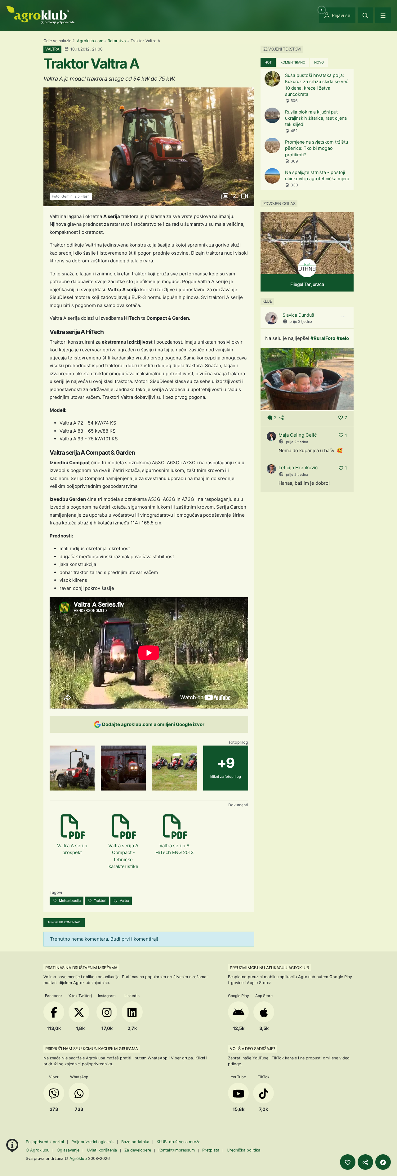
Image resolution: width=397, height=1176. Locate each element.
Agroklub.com (90, 40)
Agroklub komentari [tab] (64, 922)
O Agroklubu (37, 1150)
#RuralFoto (322, 338)
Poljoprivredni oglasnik (93, 1141)
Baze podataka (135, 1141)
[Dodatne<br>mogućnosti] (383, 1162)
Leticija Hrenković (298, 467)
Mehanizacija (69, 900)
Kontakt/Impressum (176, 1150)
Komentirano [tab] (292, 62)
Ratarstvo (117, 40)
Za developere (137, 1150)
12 (233, 196)
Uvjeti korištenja (102, 1150)
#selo (343, 338)
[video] (244, 196)
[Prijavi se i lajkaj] (347, 1162)
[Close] (365, 15)
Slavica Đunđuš (298, 315)
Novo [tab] (319, 62)
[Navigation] (383, 15)
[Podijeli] (365, 1162)
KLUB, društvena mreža (178, 1141)
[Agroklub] (40, 14)
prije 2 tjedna (300, 321)
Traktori (99, 900)
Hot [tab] (268, 62)
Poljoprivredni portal (45, 1141)
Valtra (124, 900)
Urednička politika (243, 1150)
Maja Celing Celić (298, 435)
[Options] (343, 317)
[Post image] (307, 379)
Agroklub (78, 1158)
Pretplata (210, 1150)
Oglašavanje (68, 1150)
